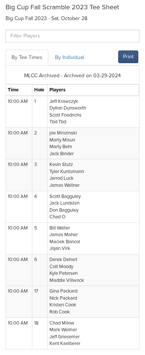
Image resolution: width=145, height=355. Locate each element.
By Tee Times (27, 57)
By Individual (69, 57)
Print (128, 56)
